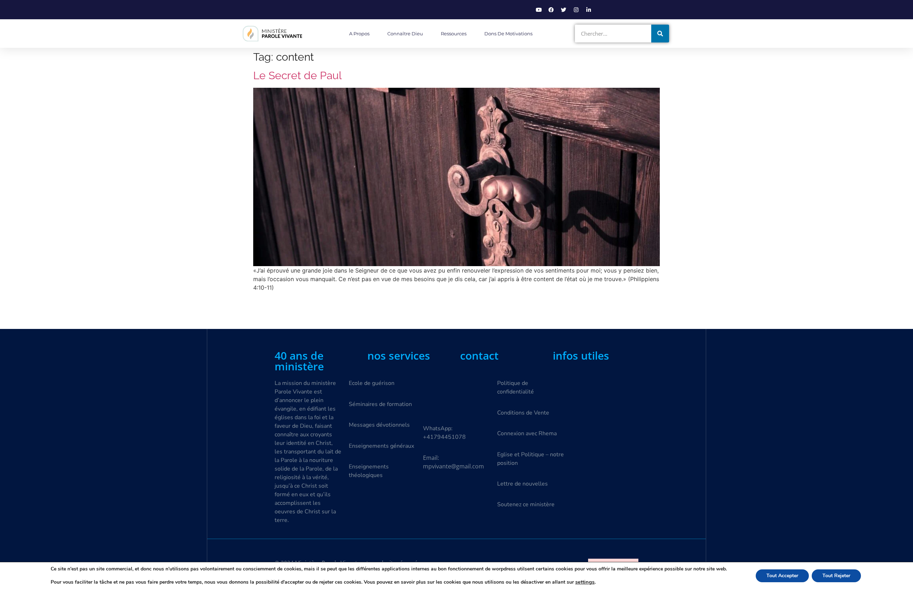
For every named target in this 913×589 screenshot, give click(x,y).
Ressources (453, 33)
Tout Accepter (782, 575)
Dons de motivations (508, 33)
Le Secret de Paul (297, 75)
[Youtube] (538, 9)
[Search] (660, 33)
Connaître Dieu (405, 33)
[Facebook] (551, 9)
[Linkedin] (588, 9)
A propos (359, 33)
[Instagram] (576, 9)
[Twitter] (563, 9)
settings (585, 582)
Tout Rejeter (836, 575)
